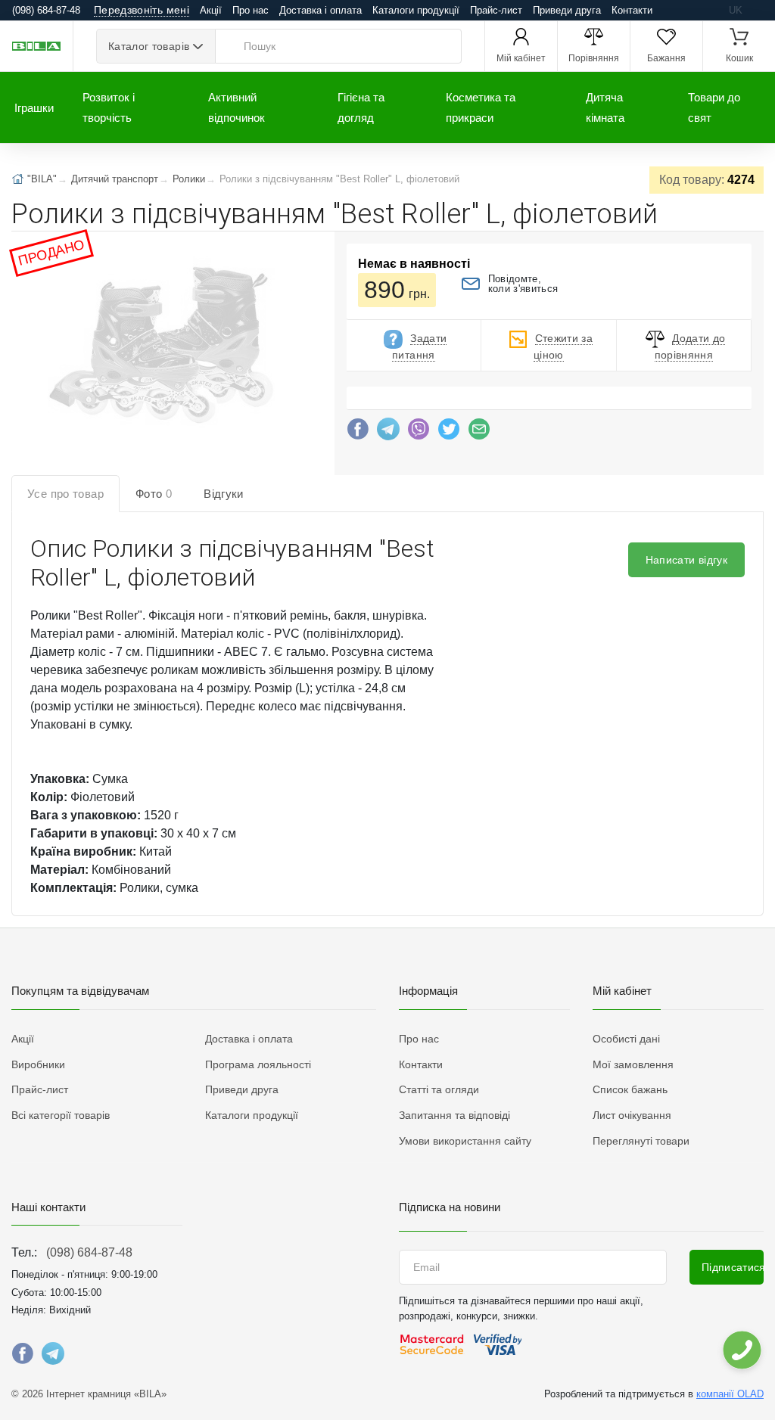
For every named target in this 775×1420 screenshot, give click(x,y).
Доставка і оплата (320, 10)
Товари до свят (714, 107)
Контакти (632, 10)
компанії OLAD (730, 1394)
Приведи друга (567, 10)
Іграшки (34, 107)
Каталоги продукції (415, 10)
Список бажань (630, 1089)
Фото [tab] (153, 493)
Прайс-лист (496, 10)
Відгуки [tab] (224, 493)
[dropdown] (741, 1350)
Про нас (250, 10)
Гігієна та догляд (361, 107)
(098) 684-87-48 (89, 1252)
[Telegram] (388, 433)
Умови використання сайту (465, 1141)
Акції (211, 10)
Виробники (38, 1064)
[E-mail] (479, 433)
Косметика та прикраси (480, 107)
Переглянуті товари (641, 1141)
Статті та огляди (439, 1089)
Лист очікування (632, 1115)
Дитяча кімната (605, 107)
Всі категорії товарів (60, 1115)
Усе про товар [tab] (65, 493)
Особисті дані (626, 1039)
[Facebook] (358, 433)
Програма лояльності (258, 1064)
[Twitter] (448, 433)
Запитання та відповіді (454, 1115)
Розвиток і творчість (108, 107)
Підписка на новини (449, 1207)
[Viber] (418, 433)
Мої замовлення (633, 1064)
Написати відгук (686, 560)
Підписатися (733, 1267)
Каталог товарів (148, 46)
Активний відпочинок (236, 107)
